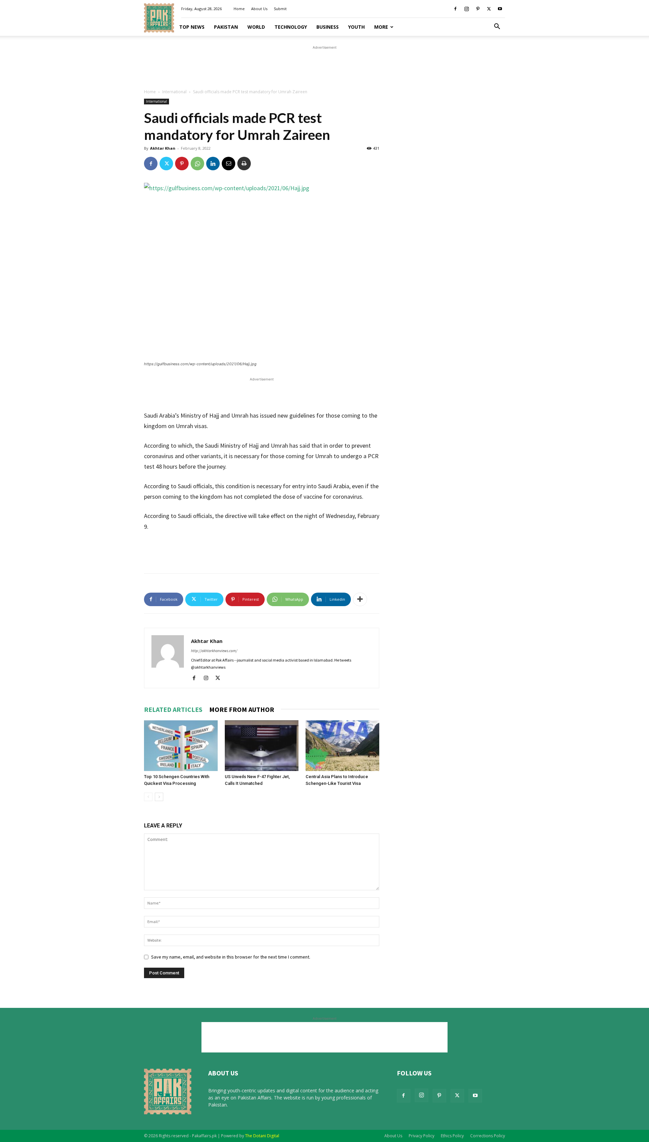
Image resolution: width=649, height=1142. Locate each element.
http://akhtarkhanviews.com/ (214, 650)
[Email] (228, 163)
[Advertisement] (324, 66)
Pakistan (226, 27)
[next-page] (159, 797)
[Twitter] (489, 9)
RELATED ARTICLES (173, 709)
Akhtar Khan (162, 148)
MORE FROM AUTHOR (241, 709)
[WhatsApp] (197, 163)
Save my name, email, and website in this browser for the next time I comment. (230, 957)
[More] (360, 599)
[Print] (244, 163)
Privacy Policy (421, 1136)
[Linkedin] (213, 163)
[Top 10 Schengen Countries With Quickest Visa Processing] (181, 745)
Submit (280, 8)
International (174, 92)
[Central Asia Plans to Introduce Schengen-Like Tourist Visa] (342, 745)
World (256, 27)
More (381, 27)
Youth (356, 27)
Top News (192, 27)
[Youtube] (500, 9)
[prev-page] (148, 797)
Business (327, 27)
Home (239, 8)
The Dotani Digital (262, 1136)
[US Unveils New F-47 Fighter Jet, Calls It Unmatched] (261, 745)
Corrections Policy (487, 1136)
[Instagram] (466, 9)
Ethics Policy (452, 1136)
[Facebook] (455, 9)
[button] (497, 27)
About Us (259, 8)
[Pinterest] (478, 9)
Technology (290, 27)
